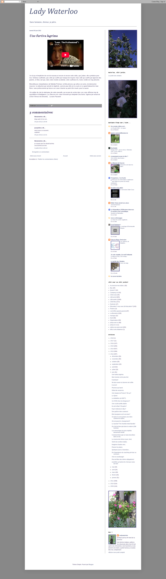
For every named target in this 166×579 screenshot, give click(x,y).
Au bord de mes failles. (117, 285)
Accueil (65, 156)
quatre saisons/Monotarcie (119, 133)
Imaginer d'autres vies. (119, 444)
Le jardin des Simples (118, 261)
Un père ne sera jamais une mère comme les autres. (122, 417)
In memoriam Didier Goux (127, 189)
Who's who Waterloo (116, 329)
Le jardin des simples (115, 75)
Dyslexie (112, 304)
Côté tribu (113, 302)
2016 (112, 343)
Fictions (112, 308)
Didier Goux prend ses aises (120, 203)
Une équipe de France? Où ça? (121, 393)
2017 (112, 341)
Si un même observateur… (118, 158)
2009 (112, 486)
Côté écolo (113, 295)
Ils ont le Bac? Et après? (119, 406)
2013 (112, 351)
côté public (113, 299)
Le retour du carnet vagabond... (119, 219)
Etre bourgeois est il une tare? (121, 414)
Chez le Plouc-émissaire (118, 240)
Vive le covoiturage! (118, 457)
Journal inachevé (115, 204)
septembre (115, 364)
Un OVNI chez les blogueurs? (121, 401)
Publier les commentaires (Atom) (48, 159)
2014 (112, 349)
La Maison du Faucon (117, 163)
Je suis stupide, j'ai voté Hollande (121, 254)
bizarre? (112, 290)
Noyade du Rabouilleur (117, 213)
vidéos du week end (116, 327)
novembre (115, 359)
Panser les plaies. (117, 447)
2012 (112, 354)
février (114, 475)
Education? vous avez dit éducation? (121, 306)
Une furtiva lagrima (117, 374)
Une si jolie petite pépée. (119, 403)
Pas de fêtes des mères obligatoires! (123, 459)
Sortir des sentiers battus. (119, 442)
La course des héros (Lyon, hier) (122, 439)
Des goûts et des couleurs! (120, 411)
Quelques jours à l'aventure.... (121, 450)
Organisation (114, 320)
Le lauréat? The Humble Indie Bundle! (123, 424)
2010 (112, 483)
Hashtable (114, 148)
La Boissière (114, 313)
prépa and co (114, 322)
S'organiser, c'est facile (118, 178)
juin (113, 372)
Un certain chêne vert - (118, 126)
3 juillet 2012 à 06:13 (40, 148)
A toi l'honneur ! (116, 225)
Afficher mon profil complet (116, 552)
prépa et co (113, 325)
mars (113, 472)
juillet (114, 369)
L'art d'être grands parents (118, 311)
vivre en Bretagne (116, 218)
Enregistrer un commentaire (40, 152)
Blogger (91, 564)
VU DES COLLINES (117, 188)
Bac (111, 288)
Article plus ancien (95, 156)
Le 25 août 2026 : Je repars (118, 128)
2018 (112, 338)
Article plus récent (35, 156)
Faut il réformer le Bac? (119, 409)
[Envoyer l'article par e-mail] (52, 105)
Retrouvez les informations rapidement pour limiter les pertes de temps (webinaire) (122, 181)
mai (113, 467)
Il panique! (115, 380)
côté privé (113, 297)
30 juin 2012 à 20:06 (40, 122)
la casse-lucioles (116, 276)
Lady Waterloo (53, 12)
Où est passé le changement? (121, 421)
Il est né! (114, 385)
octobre (114, 361)
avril (113, 469)
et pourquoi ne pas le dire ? (119, 156)
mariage (112, 315)
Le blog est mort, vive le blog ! (119, 256)
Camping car (114, 292)
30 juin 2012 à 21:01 (40, 135)
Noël (111, 318)
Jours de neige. (124, 263)
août (113, 367)
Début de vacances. (118, 390)
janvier (114, 477)
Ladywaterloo (123, 535)
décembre (115, 356)
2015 (112, 346)
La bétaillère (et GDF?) (119, 398)
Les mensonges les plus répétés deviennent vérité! (122, 431)
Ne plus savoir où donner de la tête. (123, 382)
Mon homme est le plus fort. (120, 377)
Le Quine (114, 395)
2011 (112, 481)
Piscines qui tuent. (117, 388)
